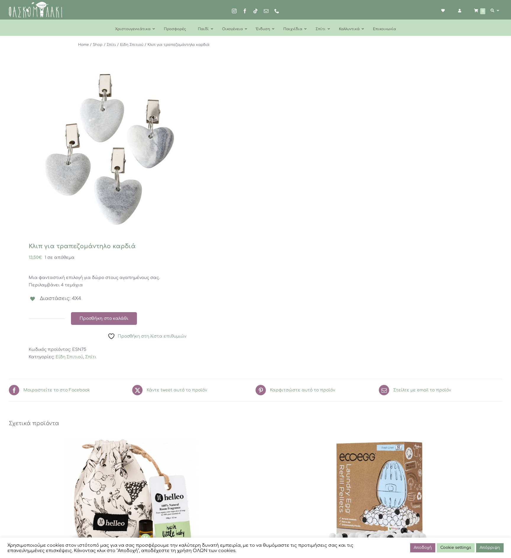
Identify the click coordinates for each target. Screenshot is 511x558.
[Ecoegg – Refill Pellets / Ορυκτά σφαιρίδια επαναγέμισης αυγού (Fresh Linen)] (380, 493)
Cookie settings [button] (455, 548)
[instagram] (234, 11)
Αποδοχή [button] (423, 548)
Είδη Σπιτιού (69, 357)
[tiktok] (255, 11)
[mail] (266, 11)
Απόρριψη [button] (490, 548)
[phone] (276, 11)
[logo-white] (35, 3)
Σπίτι (90, 357)
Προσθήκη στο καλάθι (104, 318)
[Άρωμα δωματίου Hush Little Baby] (131, 493)
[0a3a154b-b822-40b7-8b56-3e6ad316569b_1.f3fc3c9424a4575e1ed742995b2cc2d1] (127, 149)
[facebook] (244, 11)
